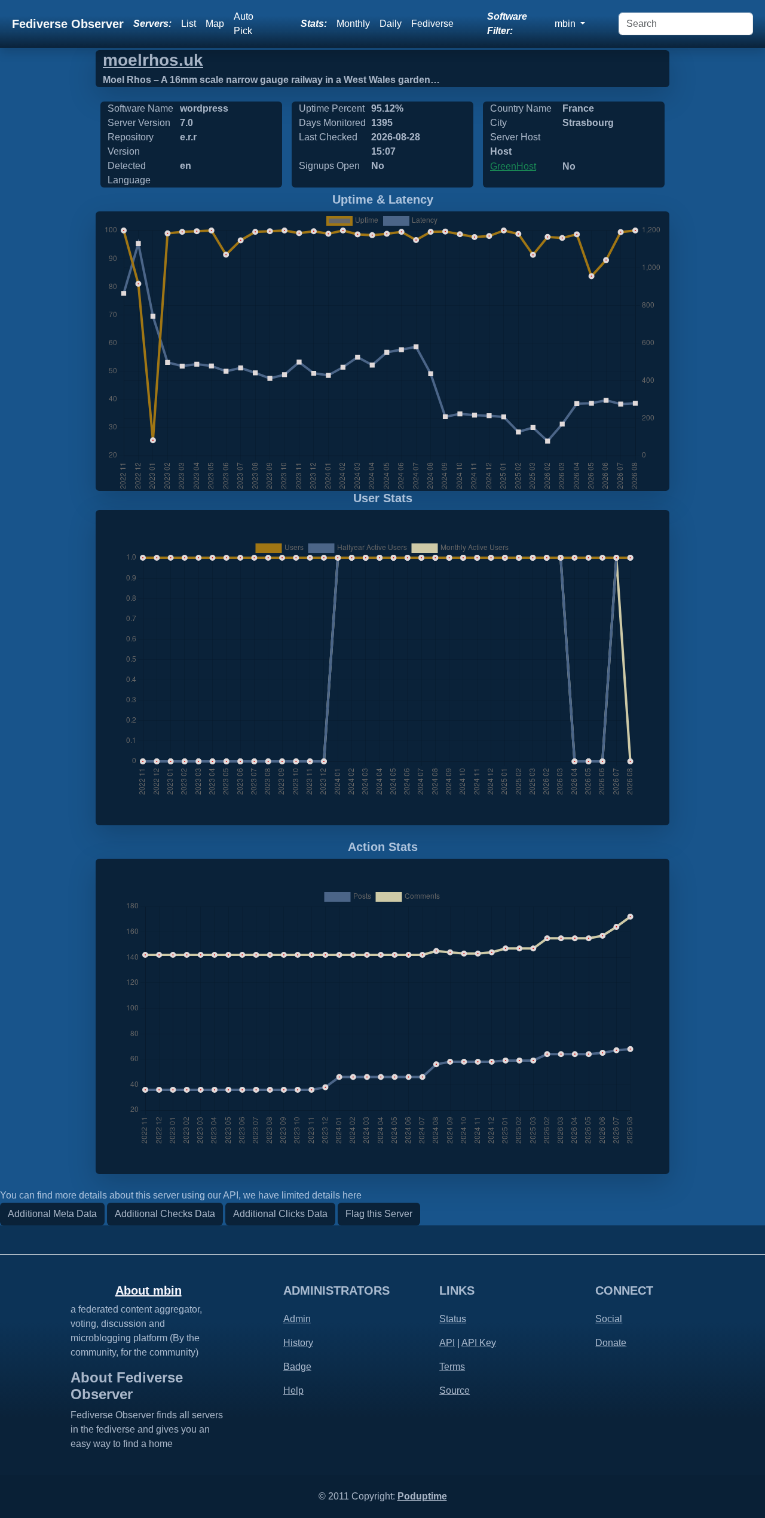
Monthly (353, 24)
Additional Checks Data (165, 1214)
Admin (297, 1319)
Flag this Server (378, 1214)
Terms (452, 1367)
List (188, 24)
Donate (610, 1343)
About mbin (148, 1290)
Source (454, 1390)
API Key (478, 1343)
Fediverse (432, 24)
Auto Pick (243, 23)
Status (452, 1319)
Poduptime (422, 1496)
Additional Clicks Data (280, 1214)
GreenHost (513, 166)
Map (215, 24)
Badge (297, 1367)
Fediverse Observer (68, 23)
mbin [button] (566, 24)
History (298, 1343)
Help (293, 1390)
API (447, 1343)
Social (608, 1319)
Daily (391, 24)
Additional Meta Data (52, 1214)
